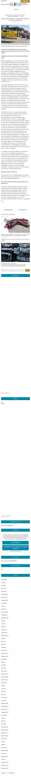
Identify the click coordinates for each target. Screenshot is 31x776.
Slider (21, 16)
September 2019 (5, 735)
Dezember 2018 (4, 750)
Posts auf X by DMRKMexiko (7, 525)
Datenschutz (11, 773)
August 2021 (4, 682)
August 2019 (4, 738)
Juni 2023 (3, 638)
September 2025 (5, 600)
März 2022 (3, 668)
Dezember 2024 (4, 612)
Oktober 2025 (4, 597)
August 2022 (4, 659)
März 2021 (3, 694)
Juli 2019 (3, 741)
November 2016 (4, 762)
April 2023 (3, 644)
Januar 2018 (4, 753)
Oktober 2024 (4, 615)
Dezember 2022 (4, 653)
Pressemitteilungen (13, 16)
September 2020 (5, 712)
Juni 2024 (3, 623)
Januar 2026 (4, 591)
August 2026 (4, 579)
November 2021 (4, 676)
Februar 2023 (4, 650)
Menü (16, 9)
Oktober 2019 (4, 732)
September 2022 (5, 656)
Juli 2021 (3, 685)
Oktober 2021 (4, 679)
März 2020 (3, 724)
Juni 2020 (3, 718)
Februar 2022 (4, 671)
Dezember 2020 (4, 703)
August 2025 (4, 603)
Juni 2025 (3, 606)
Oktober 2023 (4, 632)
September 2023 (5, 635)
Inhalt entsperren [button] (15, 542)
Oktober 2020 (4, 709)
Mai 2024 (3, 626)
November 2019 (4, 730)
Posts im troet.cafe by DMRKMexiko (9, 561)
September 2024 (5, 618)
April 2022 (3, 665)
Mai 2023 (3, 641)
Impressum (3, 773)
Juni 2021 (3, 688)
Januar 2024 (4, 629)
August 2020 (4, 715)
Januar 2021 (4, 700)
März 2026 (3, 588)
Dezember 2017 (4, 756)
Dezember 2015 (4, 765)
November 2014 (4, 768)
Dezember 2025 (4, 594)
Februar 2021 (4, 697)
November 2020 (4, 706)
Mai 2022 (3, 662)
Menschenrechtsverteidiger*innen (15, 15)
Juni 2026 (3, 582)
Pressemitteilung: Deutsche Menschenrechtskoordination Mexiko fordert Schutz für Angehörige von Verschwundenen (13, 265)
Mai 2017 (3, 759)
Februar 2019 (4, 747)
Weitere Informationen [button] (15, 551)
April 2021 (3, 691)
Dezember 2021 (4, 674)
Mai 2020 (3, 721)
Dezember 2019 (4, 727)
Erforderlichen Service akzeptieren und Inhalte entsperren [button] (15, 547)
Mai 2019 (3, 744)
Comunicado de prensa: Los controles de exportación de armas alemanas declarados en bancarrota (15, 235)
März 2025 (3, 609)
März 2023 (3, 647)
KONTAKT (4, 1)
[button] (2, 202)
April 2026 (3, 585)
